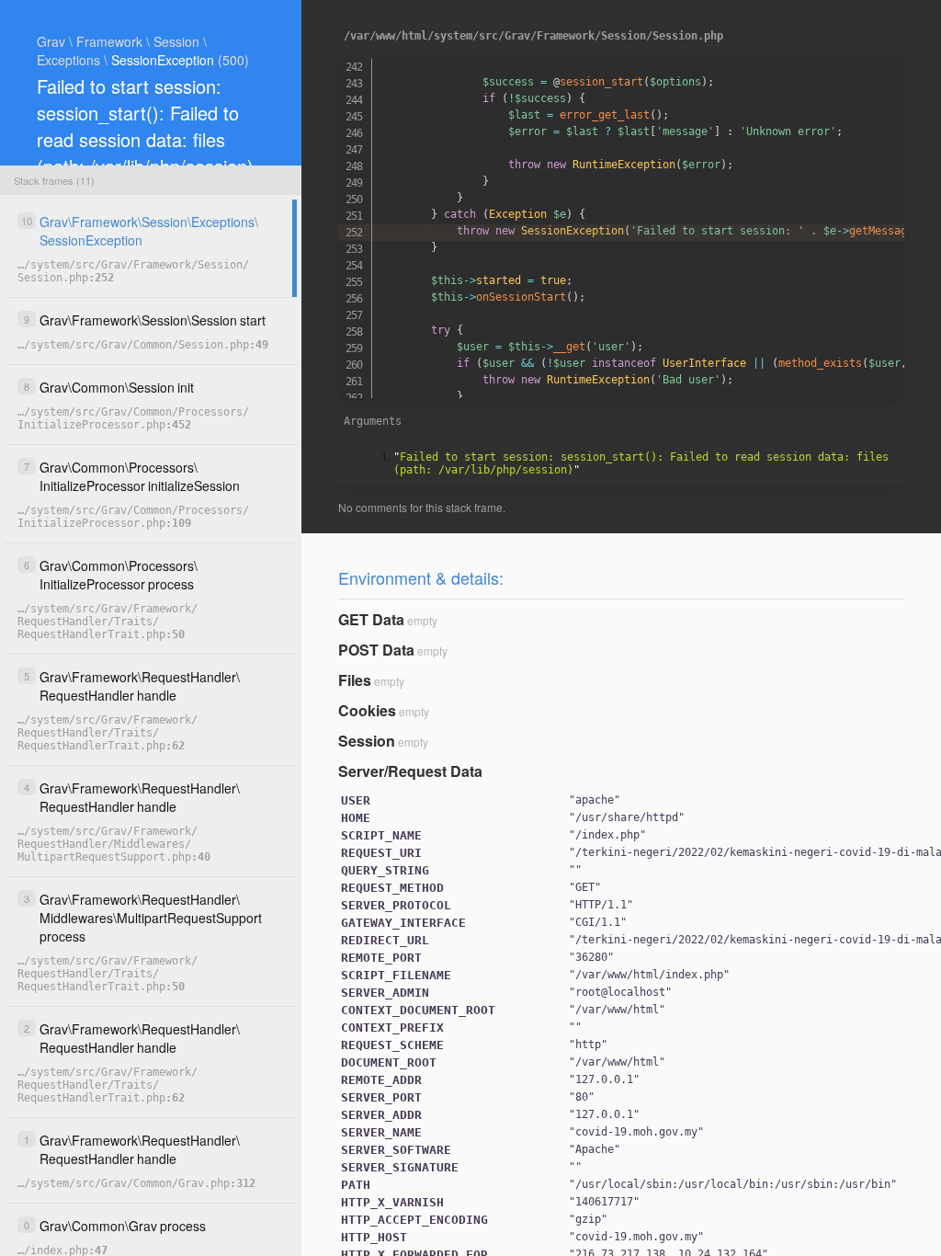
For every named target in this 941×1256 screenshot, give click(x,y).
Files (354, 680)
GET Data (371, 619)
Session (366, 740)
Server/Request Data (410, 771)
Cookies (367, 710)
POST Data (376, 649)
